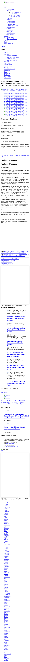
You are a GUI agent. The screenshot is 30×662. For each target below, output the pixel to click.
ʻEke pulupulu (20, 403)
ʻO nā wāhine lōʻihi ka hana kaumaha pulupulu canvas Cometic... (16, 354)
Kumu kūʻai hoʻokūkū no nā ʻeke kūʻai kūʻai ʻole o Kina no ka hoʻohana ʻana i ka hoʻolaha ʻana (15, 255)
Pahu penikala (11, 27)
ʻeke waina (10, 19)
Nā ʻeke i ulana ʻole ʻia (13, 57)
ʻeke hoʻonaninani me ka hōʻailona (10, 259)
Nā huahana (7, 7)
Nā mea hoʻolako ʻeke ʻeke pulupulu (12, 403)
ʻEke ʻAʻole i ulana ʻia (16, 12)
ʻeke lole (6, 52)
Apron (9, 28)
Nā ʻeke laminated (12, 55)
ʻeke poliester (7, 76)
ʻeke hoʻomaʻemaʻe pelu (7, 263)
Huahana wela (4, 400)
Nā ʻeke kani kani (15, 16)
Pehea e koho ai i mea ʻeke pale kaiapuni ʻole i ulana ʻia (14, 428)
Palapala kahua (13, 400)
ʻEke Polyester (11, 33)
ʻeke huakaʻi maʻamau (6, 262)
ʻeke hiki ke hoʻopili (12, 25)
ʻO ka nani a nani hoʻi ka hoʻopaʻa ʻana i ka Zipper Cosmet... (16, 330)
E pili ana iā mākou (9, 37)
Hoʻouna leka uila (5, 450)
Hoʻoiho (6, 40)
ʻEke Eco (9, 10)
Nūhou (6, 36)
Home (5, 5)
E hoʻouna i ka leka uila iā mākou (9, 155)
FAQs (5, 42)
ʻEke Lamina (14, 13)
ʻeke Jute (9, 18)
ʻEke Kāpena (10, 9)
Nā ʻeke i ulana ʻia (15, 15)
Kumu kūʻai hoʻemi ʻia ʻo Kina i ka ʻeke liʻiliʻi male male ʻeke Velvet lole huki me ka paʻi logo (14, 252)
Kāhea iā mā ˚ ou (8, 43)
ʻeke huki (6, 67)
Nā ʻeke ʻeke (10, 34)
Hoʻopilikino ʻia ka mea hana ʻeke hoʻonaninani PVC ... (15, 367)
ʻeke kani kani (11, 58)
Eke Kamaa (10, 31)
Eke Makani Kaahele (6, 265)
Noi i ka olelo (4, 392)
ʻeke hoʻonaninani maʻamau (8, 260)
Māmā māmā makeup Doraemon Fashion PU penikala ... (15, 343)
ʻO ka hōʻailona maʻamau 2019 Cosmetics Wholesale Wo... (16, 383)
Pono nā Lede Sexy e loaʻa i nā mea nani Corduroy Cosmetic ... (16, 318)
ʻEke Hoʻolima (11, 22)
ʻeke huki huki (11, 24)
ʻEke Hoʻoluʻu (11, 21)
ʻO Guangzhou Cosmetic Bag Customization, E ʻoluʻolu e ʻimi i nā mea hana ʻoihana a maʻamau (16, 416)
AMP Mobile (21, 400)
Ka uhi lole (10, 30)
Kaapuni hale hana (12, 39)
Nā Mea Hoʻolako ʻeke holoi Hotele (10, 402)
